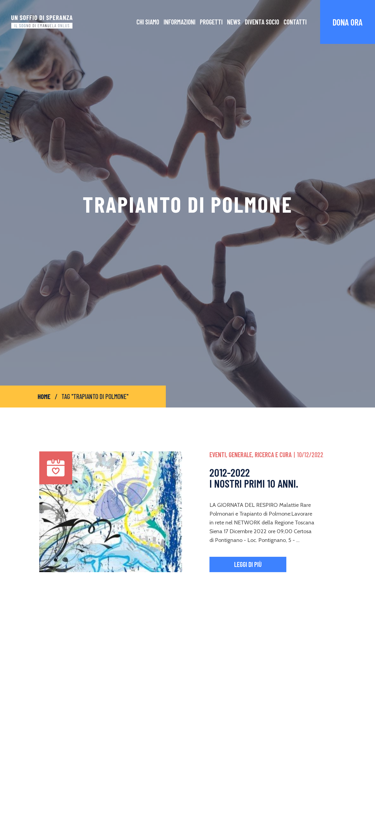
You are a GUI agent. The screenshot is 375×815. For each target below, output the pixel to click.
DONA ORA (347, 22)
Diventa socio (262, 22)
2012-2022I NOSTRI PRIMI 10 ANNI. (253, 478)
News (233, 22)
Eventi (217, 455)
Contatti (295, 22)
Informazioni (179, 22)
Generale (240, 455)
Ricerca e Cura (273, 455)
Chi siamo (147, 22)
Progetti (211, 22)
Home (44, 396)
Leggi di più (248, 564)
